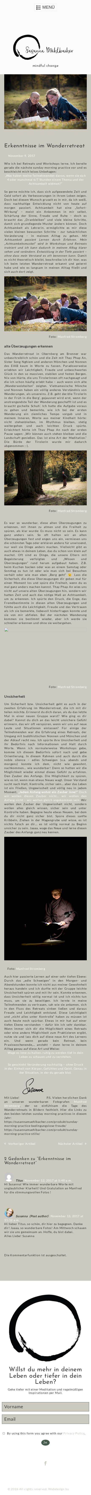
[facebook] (45, 1463)
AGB (54, 1475)
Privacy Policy (73, 1433)
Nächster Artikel (70, 1143)
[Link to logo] (45, 48)
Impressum (41, 1475)
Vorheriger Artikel (22, 1143)
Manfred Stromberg (72, 336)
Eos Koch (77, 1489)
